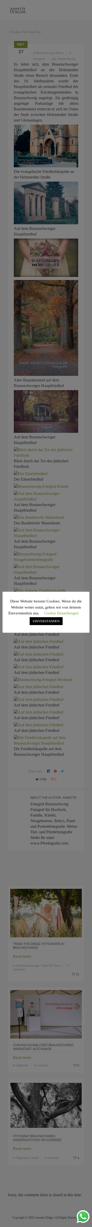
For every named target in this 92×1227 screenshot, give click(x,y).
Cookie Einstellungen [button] (61, 613)
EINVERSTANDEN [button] (46, 621)
